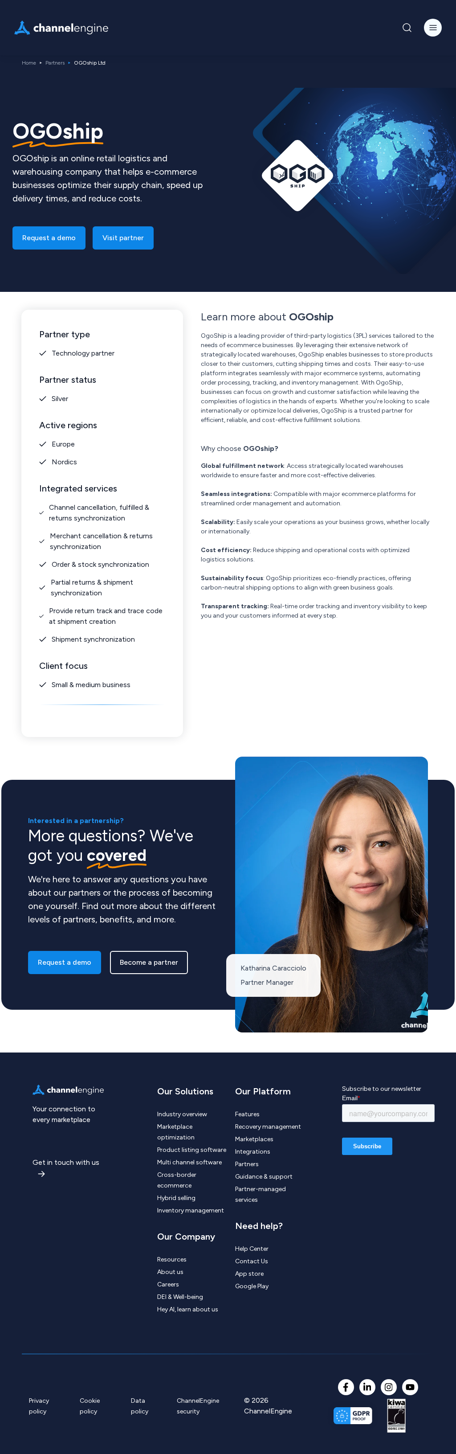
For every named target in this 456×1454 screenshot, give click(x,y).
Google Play (252, 1286)
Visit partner (123, 237)
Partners (55, 63)
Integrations (252, 1151)
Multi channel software (189, 1162)
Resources (172, 1259)
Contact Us (251, 1261)
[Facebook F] (346, 1387)
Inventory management (190, 1210)
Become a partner (149, 962)
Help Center (252, 1249)
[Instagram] (389, 1387)
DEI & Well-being (180, 1297)
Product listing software (191, 1150)
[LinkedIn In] (367, 1387)
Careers (168, 1284)
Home (29, 63)
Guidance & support (264, 1176)
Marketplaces (254, 1139)
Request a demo (49, 237)
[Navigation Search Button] (407, 27)
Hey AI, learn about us (187, 1309)
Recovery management (268, 1126)
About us (170, 1272)
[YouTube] (410, 1387)
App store (249, 1274)
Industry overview (182, 1114)
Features (247, 1114)
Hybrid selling (176, 1198)
